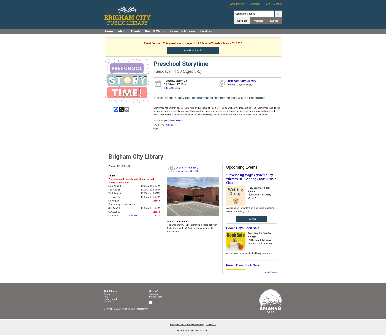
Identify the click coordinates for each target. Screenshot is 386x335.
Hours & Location (273, 4)
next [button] (156, 215)
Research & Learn (182, 31)
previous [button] (113, 215)
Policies (107, 301)
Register (252, 219)
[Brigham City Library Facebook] (151, 303)
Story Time (170, 125)
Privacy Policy (155, 297)
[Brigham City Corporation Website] (270, 301)
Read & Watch (155, 31)
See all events (271, 272)
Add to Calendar (172, 88)
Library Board (110, 299)
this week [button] (134, 215)
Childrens (179, 121)
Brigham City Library (242, 81)
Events (136, 31)
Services (205, 31)
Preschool (169, 121)
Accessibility (198, 324)
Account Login (237, 4)
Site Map (153, 294)
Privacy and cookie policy (181, 324)
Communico (211, 324)
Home (109, 31)
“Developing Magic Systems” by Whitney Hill (251, 179)
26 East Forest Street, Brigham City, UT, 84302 (187, 169)
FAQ (106, 297)
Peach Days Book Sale (242, 228)
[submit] (278, 13)
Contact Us (254, 4)
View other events (193, 50)
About (122, 31)
